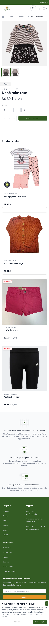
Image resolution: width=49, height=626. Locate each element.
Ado (11, 17)
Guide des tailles (9, 571)
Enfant (5, 525)
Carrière (6, 562)
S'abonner (24, 597)
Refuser (17, 622)
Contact (6, 557)
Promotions (7, 548)
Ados (4, 521)
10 (17, 110)
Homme (6, 511)
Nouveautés (7, 552)
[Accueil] (3, 17)
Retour (6, 84)
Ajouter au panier (33, 118)
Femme (5, 516)
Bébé (5, 530)
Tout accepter (40, 622)
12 (24, 110)
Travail (5, 535)
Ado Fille (22, 17)
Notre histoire (8, 566)
